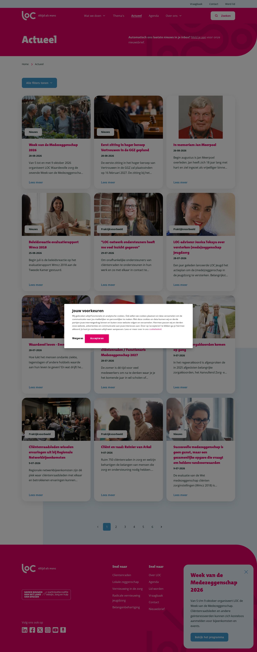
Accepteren (97, 338)
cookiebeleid (155, 329)
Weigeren (77, 338)
